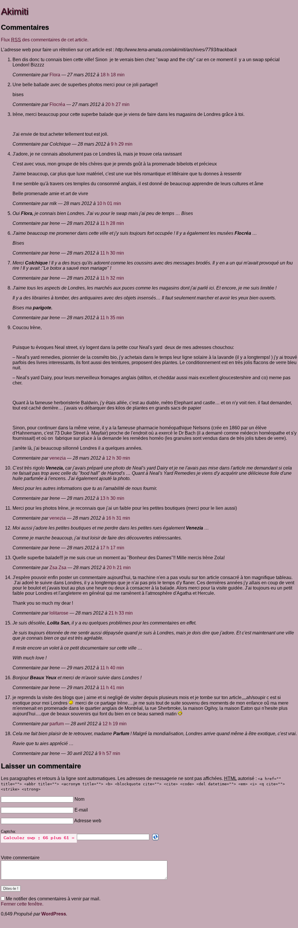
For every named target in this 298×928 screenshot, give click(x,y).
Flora (54, 74)
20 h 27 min (117, 104)
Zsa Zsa (57, 567)
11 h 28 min (112, 223)
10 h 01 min (109, 203)
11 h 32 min (112, 278)
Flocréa (57, 104)
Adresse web (87, 820)
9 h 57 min (109, 753)
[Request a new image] (155, 837)
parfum (56, 723)
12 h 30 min (118, 458)
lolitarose (58, 613)
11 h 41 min (112, 687)
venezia (57, 458)
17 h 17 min (112, 547)
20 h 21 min (119, 567)
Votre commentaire (20, 857)
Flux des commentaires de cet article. (44, 39)
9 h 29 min (121, 144)
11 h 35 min (112, 317)
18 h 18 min (112, 74)
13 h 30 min (112, 498)
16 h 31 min (118, 518)
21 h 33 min (121, 613)
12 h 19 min (114, 723)
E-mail (81, 809)
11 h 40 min (112, 667)
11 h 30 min (112, 252)
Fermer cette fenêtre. (22, 903)
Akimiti (14, 11)
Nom (79, 799)
